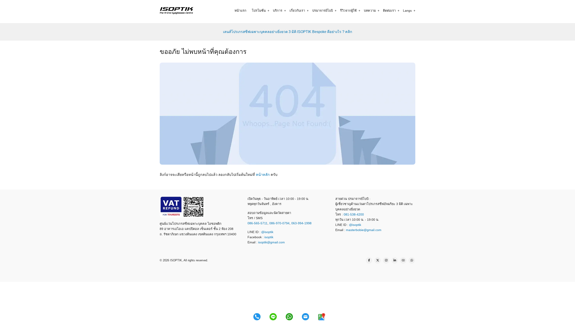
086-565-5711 (258, 223)
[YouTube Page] (403, 260)
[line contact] (273, 316)
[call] (257, 316)
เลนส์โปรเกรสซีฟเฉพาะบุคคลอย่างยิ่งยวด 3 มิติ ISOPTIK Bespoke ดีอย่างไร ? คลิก (287, 32)
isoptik (268, 237)
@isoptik (267, 232)
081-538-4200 (353, 214)
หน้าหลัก (263, 175)
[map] (321, 316)
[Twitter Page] (377, 260)
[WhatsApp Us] (411, 260)
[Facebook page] (369, 260)
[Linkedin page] (394, 260)
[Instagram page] (386, 260)
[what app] (289, 316)
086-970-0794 (279, 223)
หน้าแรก (240, 10)
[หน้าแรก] (176, 10)
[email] (305, 316)
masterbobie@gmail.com (363, 230)
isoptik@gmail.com (271, 242)
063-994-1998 (301, 223)
